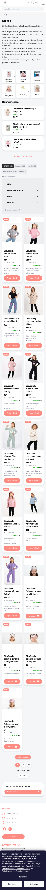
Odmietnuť (12, 884)
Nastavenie (23, 877)
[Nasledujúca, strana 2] (23, 765)
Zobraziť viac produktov (23, 156)
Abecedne (22, 171)
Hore (24, 776)
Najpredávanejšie (10, 171)
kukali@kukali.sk (12, 814)
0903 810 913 (11, 818)
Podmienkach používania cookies (15, 871)
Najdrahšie (32, 166)
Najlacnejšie (20, 166)
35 (29, 765)
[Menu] (43, 3)
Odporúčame (8, 166)
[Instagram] (10, 829)
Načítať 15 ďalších (23, 757)
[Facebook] (4, 829)
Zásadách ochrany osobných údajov (16, 869)
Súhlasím (34, 884)
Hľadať (41, 9)
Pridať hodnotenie (12, 792)
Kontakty (13, 836)
